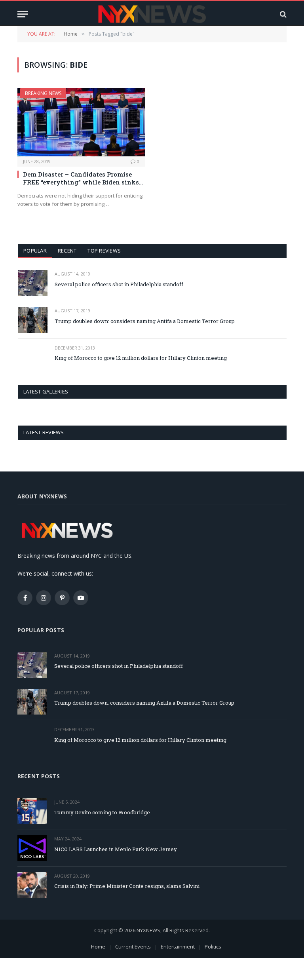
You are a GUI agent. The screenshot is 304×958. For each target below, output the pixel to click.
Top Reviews (104, 250)
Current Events (133, 946)
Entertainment (178, 946)
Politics (213, 946)
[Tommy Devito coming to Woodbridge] (32, 811)
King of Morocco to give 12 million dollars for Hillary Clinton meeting (141, 357)
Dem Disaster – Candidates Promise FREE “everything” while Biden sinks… (83, 178)
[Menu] (22, 14)
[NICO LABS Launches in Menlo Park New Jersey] (32, 848)
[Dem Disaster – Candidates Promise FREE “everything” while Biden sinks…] (81, 122)
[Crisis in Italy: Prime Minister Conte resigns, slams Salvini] (32, 885)
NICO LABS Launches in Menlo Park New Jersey (115, 849)
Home (98, 946)
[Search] (282, 14)
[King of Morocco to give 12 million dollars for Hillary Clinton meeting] (33, 357)
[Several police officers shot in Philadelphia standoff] (33, 283)
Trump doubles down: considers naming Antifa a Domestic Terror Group (145, 321)
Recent (67, 250)
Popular (35, 250)
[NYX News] (152, 14)
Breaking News (43, 93)
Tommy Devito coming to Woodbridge (102, 812)
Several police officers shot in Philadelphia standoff (119, 284)
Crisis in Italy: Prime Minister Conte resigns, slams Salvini (127, 886)
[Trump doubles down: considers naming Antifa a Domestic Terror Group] (33, 320)
